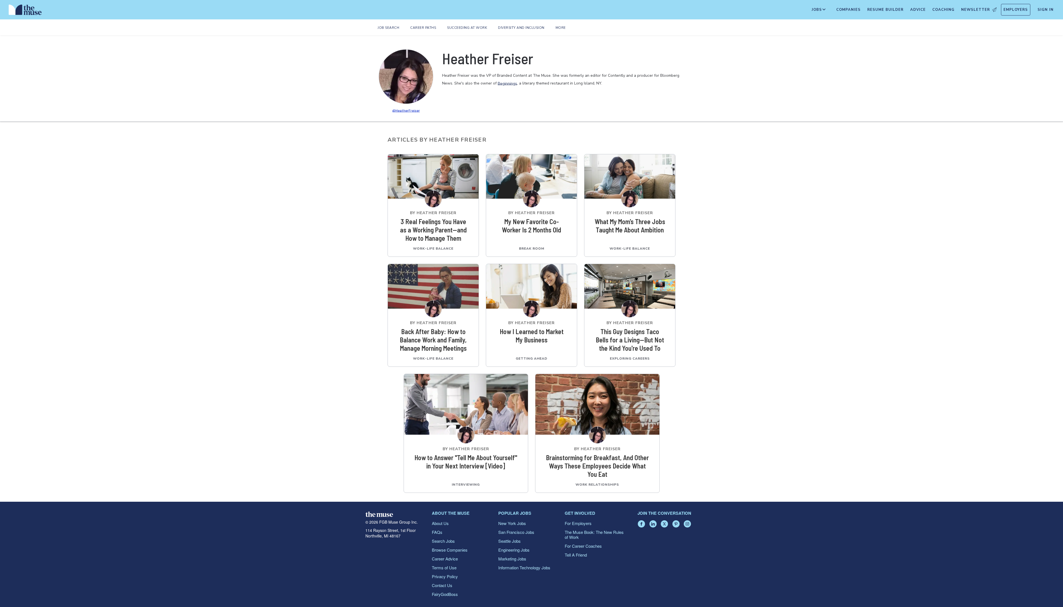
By (433, 213)
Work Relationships (597, 484)
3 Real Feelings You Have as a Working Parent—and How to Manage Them (433, 229)
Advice (918, 9)
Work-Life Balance (433, 248)
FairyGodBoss (445, 594)
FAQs (437, 532)
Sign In (1046, 9)
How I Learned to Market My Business (532, 335)
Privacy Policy (445, 576)
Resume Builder (885, 9)
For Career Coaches (583, 546)
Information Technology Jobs (524, 567)
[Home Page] (25, 11)
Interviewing (466, 484)
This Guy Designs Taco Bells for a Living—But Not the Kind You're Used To (630, 339)
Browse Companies (450, 550)
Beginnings (507, 83)
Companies (848, 9)
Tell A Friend (576, 555)
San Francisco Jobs (516, 532)
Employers (1015, 9)
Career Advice (445, 559)
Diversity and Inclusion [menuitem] (521, 27)
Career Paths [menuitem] (423, 27)
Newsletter (975, 9)
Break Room (531, 248)
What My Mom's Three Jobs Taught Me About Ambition (630, 225)
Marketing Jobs (512, 559)
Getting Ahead (531, 358)
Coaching (943, 9)
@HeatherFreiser (406, 110)
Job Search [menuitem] (388, 27)
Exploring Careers (630, 358)
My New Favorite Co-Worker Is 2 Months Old (531, 225)
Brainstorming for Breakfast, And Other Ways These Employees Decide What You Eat (597, 466)
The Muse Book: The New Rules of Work (594, 534)
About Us (440, 523)
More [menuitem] (561, 27)
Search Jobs (443, 541)
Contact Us (442, 585)
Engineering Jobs (514, 550)
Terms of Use (444, 567)
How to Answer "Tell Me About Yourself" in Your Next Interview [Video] (465, 462)
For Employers (578, 523)
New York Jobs (512, 523)
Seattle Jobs (509, 541)
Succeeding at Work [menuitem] (467, 27)
